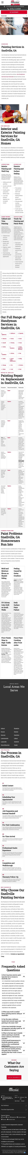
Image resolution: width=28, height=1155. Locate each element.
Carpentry (21, 333)
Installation (4, 354)
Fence (20, 342)
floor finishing (4, 653)
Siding (20, 358)
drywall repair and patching (21, 461)
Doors (20, 338)
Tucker (16, 745)
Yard (12, 369)
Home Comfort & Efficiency (20, 348)
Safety (4, 358)
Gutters (4, 346)
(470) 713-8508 (15, 9)
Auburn (3, 728)
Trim (2, 437)
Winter (4, 369)
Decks (12, 338)
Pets (20, 353)
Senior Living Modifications (12, 360)
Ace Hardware (5, 1105)
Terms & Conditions (9, 1152)
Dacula (3, 731)
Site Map (20, 1151)
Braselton (16, 728)
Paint (20, 369)
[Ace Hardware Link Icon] (26, 1106)
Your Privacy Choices (19, 1152)
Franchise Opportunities (7, 1109)
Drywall (4, 342)
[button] (13, 977)
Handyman (12, 348)
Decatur (16, 731)
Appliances (4, 334)
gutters (15, 580)
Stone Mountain (5, 745)
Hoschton (16, 735)
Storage (4, 365)
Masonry (4, 338)
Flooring (12, 342)
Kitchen (12, 353)
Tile (11, 365)
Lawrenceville (4, 738)
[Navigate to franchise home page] (15, 2)
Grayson (3, 735)
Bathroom (13, 333)
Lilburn (16, 738)
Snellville (16, 741)
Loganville (3, 741)
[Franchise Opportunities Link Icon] (26, 1110)
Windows (21, 365)
